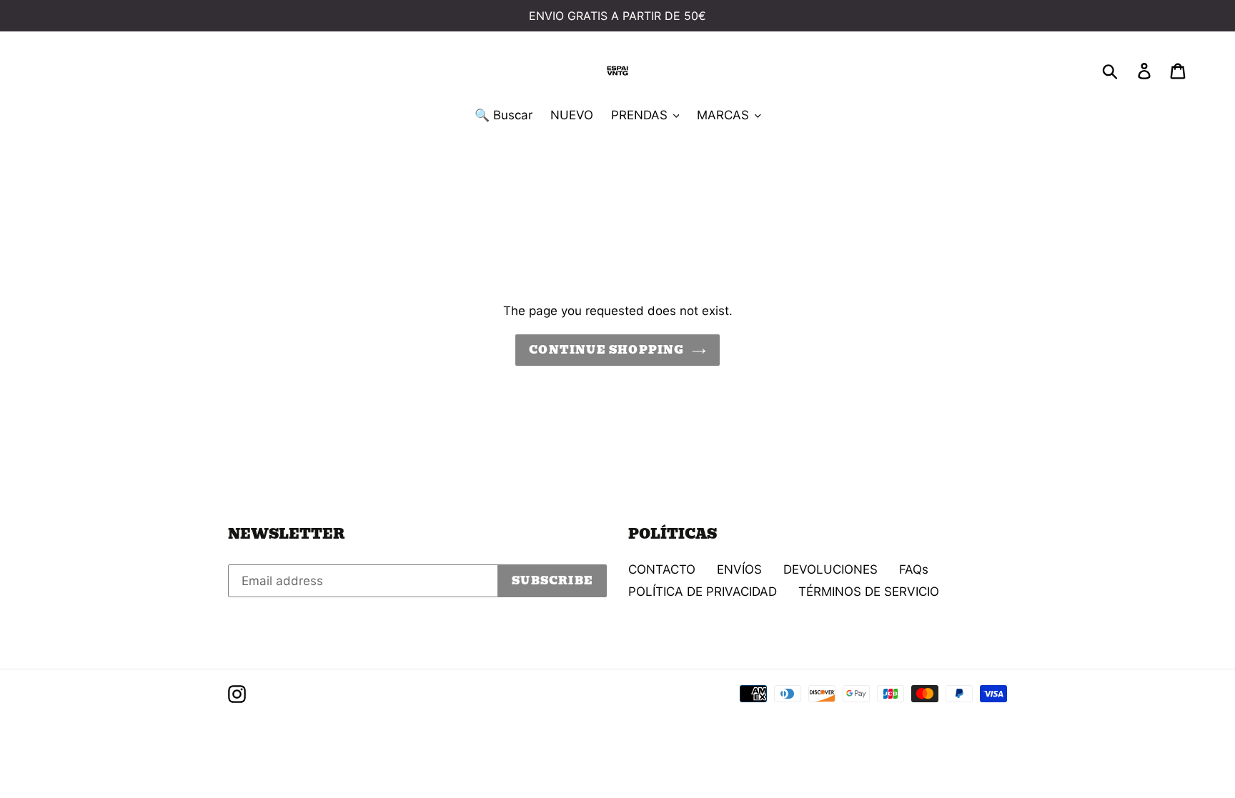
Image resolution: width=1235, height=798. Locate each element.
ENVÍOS (739, 569)
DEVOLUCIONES (830, 569)
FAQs (913, 569)
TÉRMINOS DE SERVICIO (868, 591)
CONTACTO (661, 569)
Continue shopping (606, 350)
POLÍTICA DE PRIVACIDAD (702, 591)
